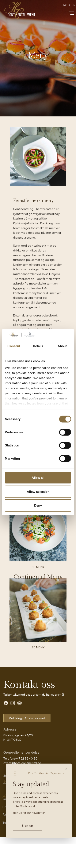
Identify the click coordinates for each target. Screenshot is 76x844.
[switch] (65, 432)
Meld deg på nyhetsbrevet (27, 718)
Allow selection (38, 491)
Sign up (27, 825)
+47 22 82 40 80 (26, 758)
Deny (38, 505)
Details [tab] (38, 346)
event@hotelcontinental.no (22, 763)
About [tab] (62, 346)
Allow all (38, 477)
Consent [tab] (13, 346)
